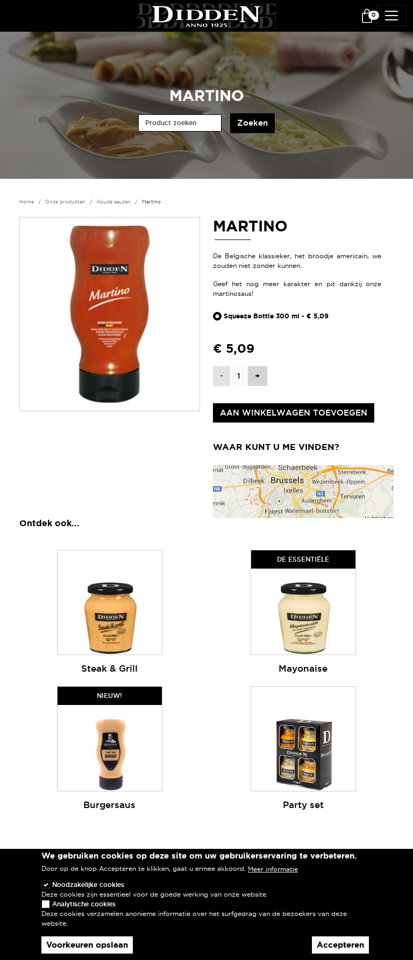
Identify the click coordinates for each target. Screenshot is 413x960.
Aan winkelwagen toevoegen (293, 412)
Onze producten (65, 202)
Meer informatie (273, 869)
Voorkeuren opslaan (87, 945)
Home (26, 202)
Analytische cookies (84, 903)
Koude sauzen (114, 202)
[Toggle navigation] (391, 15)
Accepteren (340, 945)
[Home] (206, 14)
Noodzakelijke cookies (88, 884)
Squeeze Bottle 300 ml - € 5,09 (276, 316)
